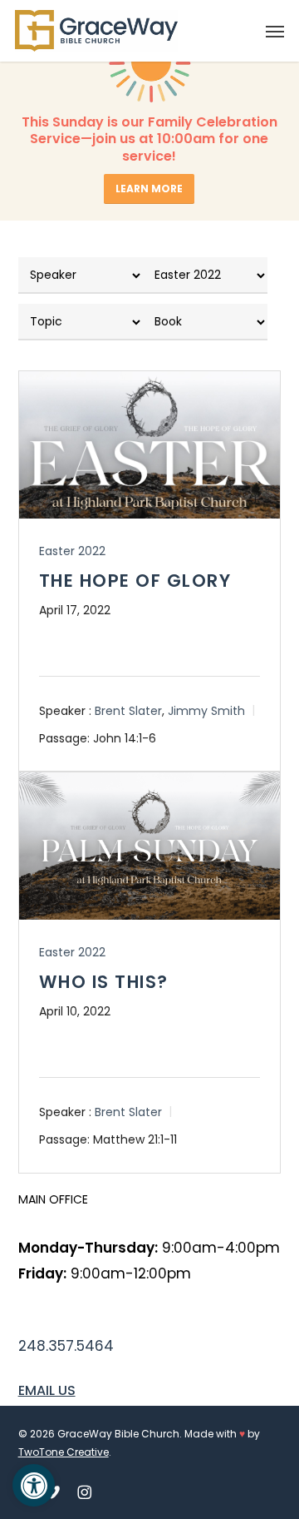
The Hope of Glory (135, 580)
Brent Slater (128, 710)
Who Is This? (104, 982)
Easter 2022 (72, 551)
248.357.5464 (66, 1346)
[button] (275, 30)
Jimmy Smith (206, 710)
